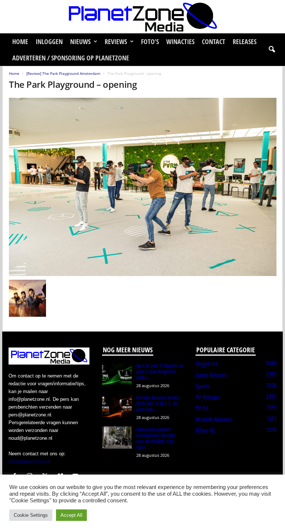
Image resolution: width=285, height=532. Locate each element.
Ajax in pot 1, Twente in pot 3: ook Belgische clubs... (159, 371)
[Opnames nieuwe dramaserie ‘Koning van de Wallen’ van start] (117, 437)
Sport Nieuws (211, 375)
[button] (271, 49)
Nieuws (80, 41)
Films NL (205, 430)
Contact (213, 41)
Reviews (116, 41)
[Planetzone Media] (142, 16)
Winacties (180, 41)
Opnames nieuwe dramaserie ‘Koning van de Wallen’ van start (155, 438)
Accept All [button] (71, 515)
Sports (203, 386)
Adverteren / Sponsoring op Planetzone (70, 57)
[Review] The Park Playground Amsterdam (63, 73)
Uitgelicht (206, 364)
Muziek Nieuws (214, 419)
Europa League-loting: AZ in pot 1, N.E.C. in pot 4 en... (158, 403)
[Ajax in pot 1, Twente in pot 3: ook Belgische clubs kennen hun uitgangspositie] (117, 374)
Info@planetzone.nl (29, 461)
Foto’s (150, 41)
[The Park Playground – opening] (142, 187)
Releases (244, 41)
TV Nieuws (208, 397)
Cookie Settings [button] (31, 515)
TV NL (202, 408)
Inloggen (49, 41)
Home (20, 41)
